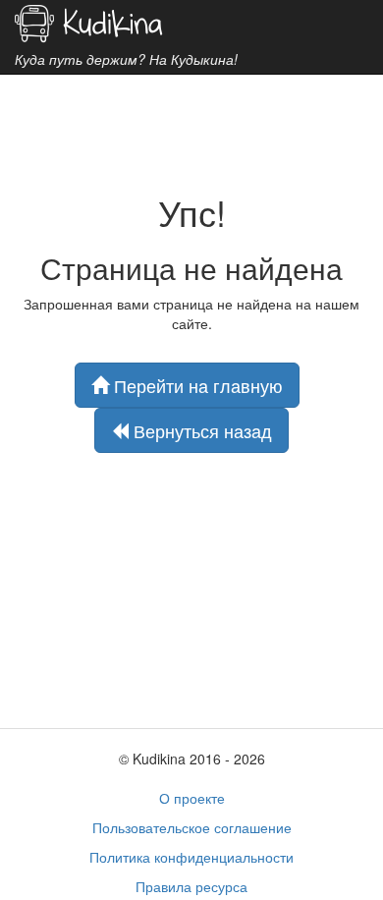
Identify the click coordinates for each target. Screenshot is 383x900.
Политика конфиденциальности (191, 857)
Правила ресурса (191, 886)
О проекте (192, 798)
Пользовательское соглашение (192, 827)
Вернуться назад (200, 430)
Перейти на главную (196, 385)
